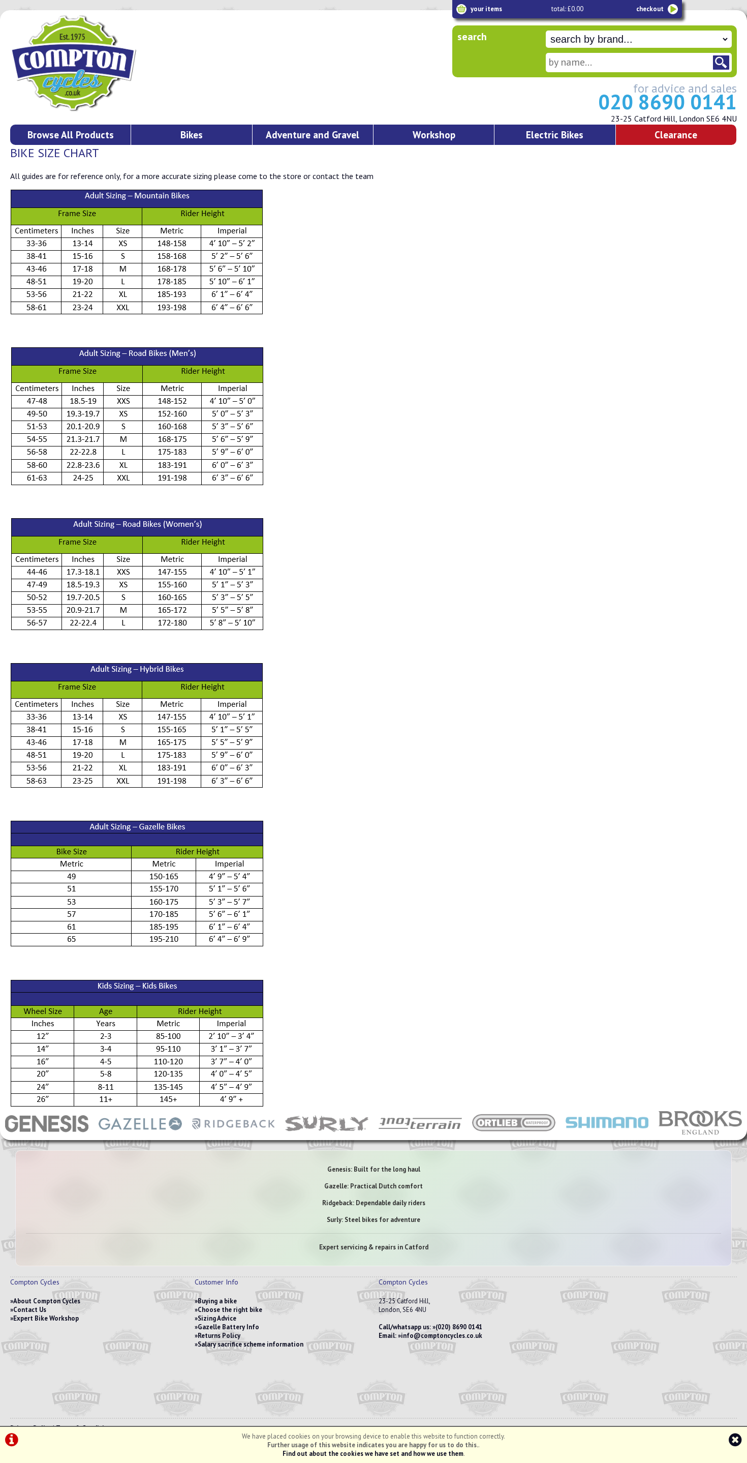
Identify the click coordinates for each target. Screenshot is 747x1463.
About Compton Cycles (46, 1301)
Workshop (434, 134)
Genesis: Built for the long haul (373, 1169)
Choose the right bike (230, 1309)
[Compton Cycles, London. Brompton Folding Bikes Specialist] (111, 109)
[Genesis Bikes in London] (46, 1135)
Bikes (191, 134)
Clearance (676, 134)
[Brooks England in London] (700, 1135)
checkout (650, 9)
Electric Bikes (554, 134)
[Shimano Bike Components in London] (607, 1135)
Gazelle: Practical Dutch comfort (373, 1186)
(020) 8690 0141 (458, 1327)
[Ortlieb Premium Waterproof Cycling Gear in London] (513, 1135)
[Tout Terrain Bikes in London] (420, 1135)
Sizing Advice (217, 1318)
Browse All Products (70, 134)
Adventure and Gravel (312, 134)
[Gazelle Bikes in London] (140, 1135)
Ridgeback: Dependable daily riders (373, 1203)
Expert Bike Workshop (46, 1318)
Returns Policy (219, 1335)
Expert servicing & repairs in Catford (373, 1247)
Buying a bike (217, 1301)
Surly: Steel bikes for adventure (373, 1219)
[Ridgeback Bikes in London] (233, 1135)
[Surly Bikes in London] (326, 1135)
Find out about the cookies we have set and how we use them (373, 1453)
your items (486, 9)
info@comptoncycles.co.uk (441, 1335)
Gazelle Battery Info (228, 1327)
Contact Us (29, 1309)
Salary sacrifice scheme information (250, 1344)
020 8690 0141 (667, 101)
